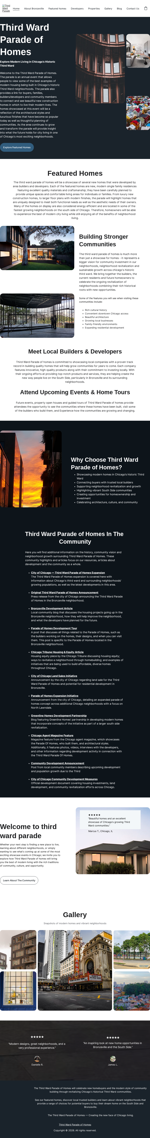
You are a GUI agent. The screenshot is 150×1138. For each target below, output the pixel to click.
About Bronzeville (34, 8)
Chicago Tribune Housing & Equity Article (57, 652)
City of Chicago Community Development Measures (64, 779)
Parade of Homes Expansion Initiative (54, 695)
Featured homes (57, 8)
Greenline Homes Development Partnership (59, 715)
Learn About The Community (19, 880)
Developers (77, 8)
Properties (94, 8)
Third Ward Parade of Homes (75, 1124)
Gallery (108, 8)
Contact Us (133, 8)
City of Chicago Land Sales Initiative (54, 675)
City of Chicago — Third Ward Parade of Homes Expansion (68, 572)
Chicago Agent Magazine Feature (52, 735)
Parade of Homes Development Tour (54, 628)
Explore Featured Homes (17, 147)
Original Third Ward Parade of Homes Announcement (64, 592)
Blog (119, 8)
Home (16, 8)
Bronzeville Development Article (52, 608)
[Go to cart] (146, 8)
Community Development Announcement (57, 763)
